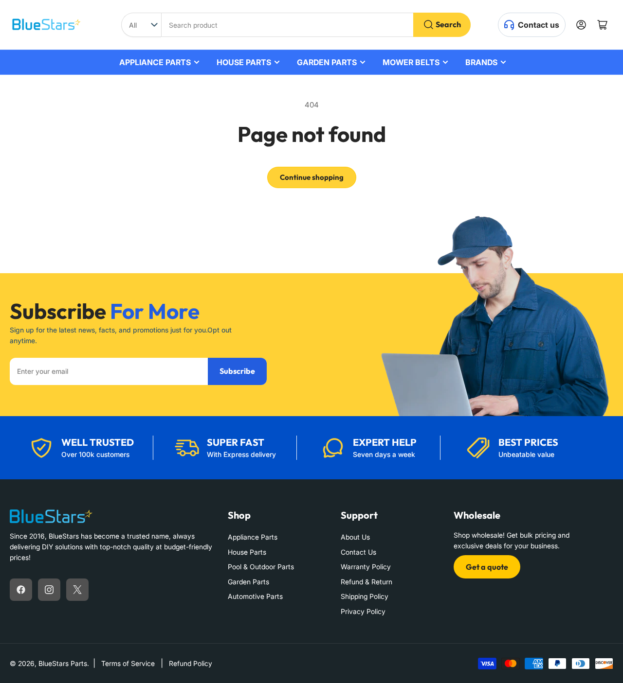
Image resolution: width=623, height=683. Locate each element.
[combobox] (315, 25)
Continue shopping (312, 177)
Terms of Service (128, 663)
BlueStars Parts (62, 663)
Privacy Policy (363, 611)
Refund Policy (190, 663)
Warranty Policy (366, 566)
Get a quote (487, 567)
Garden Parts (248, 582)
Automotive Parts (255, 596)
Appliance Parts (252, 537)
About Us (355, 537)
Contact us (538, 25)
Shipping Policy (364, 596)
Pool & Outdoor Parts (261, 566)
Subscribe (237, 371)
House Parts (247, 552)
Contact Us (358, 552)
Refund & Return (366, 582)
